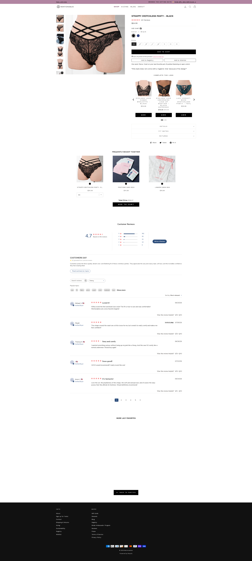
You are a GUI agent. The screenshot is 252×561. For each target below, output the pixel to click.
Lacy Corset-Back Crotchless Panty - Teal (183, 100)
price (88, 290)
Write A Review (159, 241)
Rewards (94, 516)
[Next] (194, 100)
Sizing (124, 7)
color (100, 290)
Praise (94, 531)
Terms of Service (97, 534)
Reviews (94, 528)
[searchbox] (77, 280)
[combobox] (96, 280)
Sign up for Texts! (62, 516)
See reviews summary (66, 465)
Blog (133, 7)
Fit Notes (164, 131)
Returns (163, 136)
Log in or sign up (158, 56)
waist (94, 290)
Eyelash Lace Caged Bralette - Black (143, 100)
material (107, 290)
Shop (117, 7)
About (141, 7)
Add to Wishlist (180, 60)
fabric (82, 290)
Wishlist (58, 534)
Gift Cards (95, 513)
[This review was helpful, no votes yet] (176, 315)
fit (76, 290)
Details (164, 126)
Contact (59, 519)
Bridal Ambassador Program (101, 525)
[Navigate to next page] (140, 400)
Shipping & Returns (62, 522)
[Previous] (133, 100)
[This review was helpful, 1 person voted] (176, 391)
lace (113, 290)
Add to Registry (147, 60)
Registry (59, 531)
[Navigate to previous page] (112, 400)
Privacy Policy (96, 537)
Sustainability (60, 528)
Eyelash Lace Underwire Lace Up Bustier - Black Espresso (163, 102)
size (72, 290)
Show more (121, 290)
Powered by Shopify (126, 553)
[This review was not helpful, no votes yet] (179, 315)
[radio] (133, 36)
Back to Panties (127, 492)
